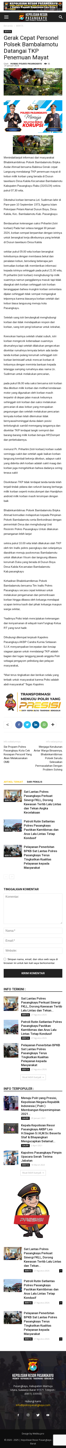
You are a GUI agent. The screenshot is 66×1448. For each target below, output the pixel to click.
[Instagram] (28, 1415)
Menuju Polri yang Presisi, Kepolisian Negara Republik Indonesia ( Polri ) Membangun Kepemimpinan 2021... (40, 1106)
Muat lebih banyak (31, 1077)
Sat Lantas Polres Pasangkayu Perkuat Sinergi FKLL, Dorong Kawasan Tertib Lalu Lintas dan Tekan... (42, 1257)
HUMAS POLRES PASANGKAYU (26, 63)
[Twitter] (38, 1415)
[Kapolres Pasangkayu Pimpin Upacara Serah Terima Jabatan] (11, 1158)
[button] (61, 17)
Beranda (8, 25)
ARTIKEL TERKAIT (13, 782)
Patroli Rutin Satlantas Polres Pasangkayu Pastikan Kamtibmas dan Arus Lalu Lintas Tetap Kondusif (41, 830)
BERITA (19, 25)
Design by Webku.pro (33, 1433)
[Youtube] (48, 1415)
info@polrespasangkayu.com (33, 1405)
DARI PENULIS (34, 782)
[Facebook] (18, 1415)
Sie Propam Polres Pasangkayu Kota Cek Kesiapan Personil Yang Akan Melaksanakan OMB (18, 754)
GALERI (25, 1118)
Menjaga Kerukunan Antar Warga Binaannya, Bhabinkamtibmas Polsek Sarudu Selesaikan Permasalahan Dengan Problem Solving (48, 758)
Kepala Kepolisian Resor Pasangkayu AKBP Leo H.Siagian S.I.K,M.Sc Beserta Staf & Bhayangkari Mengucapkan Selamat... (41, 1133)
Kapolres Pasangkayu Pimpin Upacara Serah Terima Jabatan (41, 1156)
